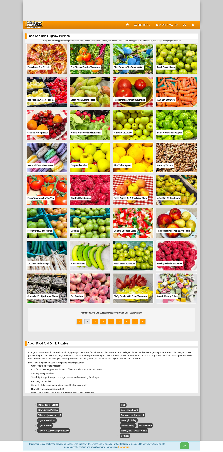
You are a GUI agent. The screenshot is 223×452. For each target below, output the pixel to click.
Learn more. (124, 447)
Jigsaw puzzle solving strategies (53, 430)
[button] (192, 25)
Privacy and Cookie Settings (134, 430)
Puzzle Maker (167, 25)
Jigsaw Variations (46, 420)
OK (184, 445)
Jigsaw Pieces (45, 425)
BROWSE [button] (143, 25)
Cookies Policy (128, 425)
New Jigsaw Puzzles (48, 410)
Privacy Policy (145, 425)
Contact (125, 436)
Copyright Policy (128, 420)
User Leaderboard (129, 410)
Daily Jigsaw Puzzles (48, 405)
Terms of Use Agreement (132, 415)
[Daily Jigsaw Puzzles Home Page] (34, 24)
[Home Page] (127, 25)
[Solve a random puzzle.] (184, 25)
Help (123, 405)
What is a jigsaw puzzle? (49, 415)
